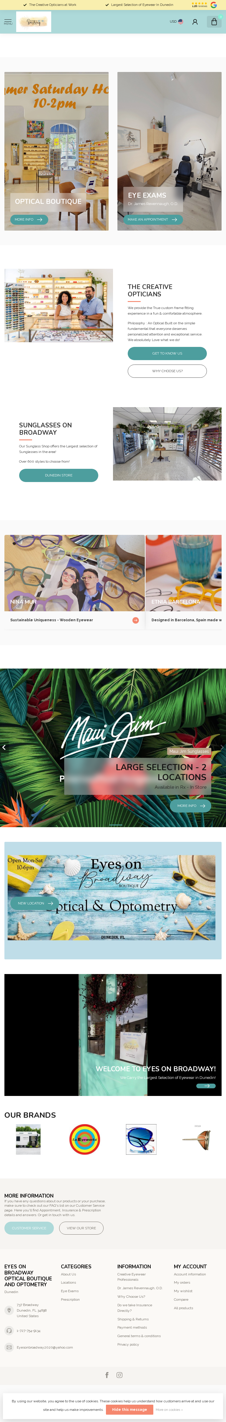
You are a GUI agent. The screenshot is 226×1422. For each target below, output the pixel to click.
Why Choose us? (167, 371)
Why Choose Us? (131, 1297)
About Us (68, 1274)
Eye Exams (70, 1291)
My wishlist (183, 1291)
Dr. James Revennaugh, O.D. (140, 1288)
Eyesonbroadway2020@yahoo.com (45, 1347)
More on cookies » (169, 1410)
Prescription (70, 1299)
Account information (190, 1274)
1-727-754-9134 (28, 1331)
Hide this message (129, 1410)
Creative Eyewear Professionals (131, 1277)
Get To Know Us (167, 353)
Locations (68, 1282)
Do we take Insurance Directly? (134, 1308)
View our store (81, 1228)
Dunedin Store (58, 475)
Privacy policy (128, 1344)
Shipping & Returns (133, 1319)
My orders (182, 1282)
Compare (181, 1299)
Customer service (29, 1228)
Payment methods (132, 1327)
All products (183, 1308)
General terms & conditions (139, 1336)
